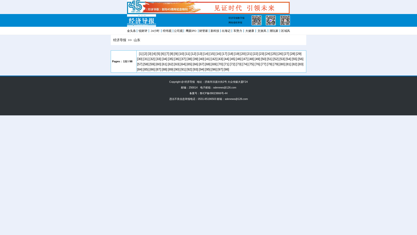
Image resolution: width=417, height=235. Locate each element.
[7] (167, 53)
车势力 (237, 30)
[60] (158, 64)
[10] (181, 53)
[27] (286, 53)
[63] (177, 64)
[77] (263, 64)
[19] (237, 53)
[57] (140, 64)
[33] (158, 59)
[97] (220, 69)
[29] (299, 53)
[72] (232, 64)
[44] (226, 59)
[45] (232, 59)
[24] (268, 53)
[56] (300, 59)
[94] (201, 69)
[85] (146, 69)
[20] (243, 53)
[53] (282, 59)
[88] (164, 69)
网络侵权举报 (235, 22)
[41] (208, 59)
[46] (239, 59)
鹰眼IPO (191, 30)
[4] (154, 53)
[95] (208, 69)
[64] (183, 64)
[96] (214, 69)
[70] (220, 64)
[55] (294, 59)
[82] (294, 64)
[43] (220, 59)
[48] (251, 59)
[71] (226, 64)
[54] (288, 59)
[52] (276, 59)
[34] (164, 59)
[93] (195, 69)
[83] (300, 64)
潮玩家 (274, 30)
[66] (195, 64)
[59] (152, 64)
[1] (141, 53)
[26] (280, 53)
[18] (230, 53)
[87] (158, 69)
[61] (164, 64)
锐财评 (143, 30)
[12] (193, 53)
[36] (177, 59)
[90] (177, 69)
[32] (152, 59)
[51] (270, 59)
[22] (255, 53)
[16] (218, 53)
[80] (282, 64)
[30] (140, 59)
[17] (224, 53)
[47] (245, 59)
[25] (274, 53)
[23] (261, 53)
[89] (170, 69)
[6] (163, 53)
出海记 (226, 30)
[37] (183, 59)
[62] (170, 64)
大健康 (249, 30)
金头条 (131, 30)
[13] (199, 53)
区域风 (285, 30)
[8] (171, 53)
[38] (189, 59)
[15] (212, 53)
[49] (257, 59)
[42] (214, 59)
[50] (263, 59)
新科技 (214, 30)
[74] (245, 64)
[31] (146, 59)
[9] (176, 53)
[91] (183, 69)
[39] (195, 59)
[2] (145, 53)
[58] (146, 64)
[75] (251, 64)
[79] (276, 64)
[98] (226, 69)
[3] (149, 53)
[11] (187, 53)
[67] (201, 64)
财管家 (203, 30)
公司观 (178, 30)
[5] (158, 53)
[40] (201, 59)
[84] (140, 69)
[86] (152, 69)
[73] (239, 64)
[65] (189, 64)
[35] (170, 59)
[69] (214, 64)
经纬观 (167, 30)
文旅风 (262, 30)
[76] (257, 64)
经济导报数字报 (236, 18)
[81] (288, 64)
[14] (206, 53)
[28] (292, 53)
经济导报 (119, 40)
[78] (270, 64)
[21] (249, 53)
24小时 (155, 30)
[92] (189, 69)
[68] (208, 64)
